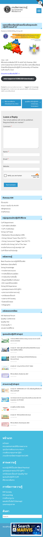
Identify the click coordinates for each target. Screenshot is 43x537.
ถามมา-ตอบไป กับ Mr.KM (9, 205)
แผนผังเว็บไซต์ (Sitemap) (12, 501)
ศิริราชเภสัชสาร (9, 480)
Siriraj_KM (19, 31)
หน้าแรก (6, 443)
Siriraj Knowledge (7, 267)
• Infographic (5, 305)
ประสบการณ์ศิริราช (7, 328)
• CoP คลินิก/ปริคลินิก (8, 225)
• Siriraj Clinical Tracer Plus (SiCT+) (13, 238)
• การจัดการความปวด (8, 270)
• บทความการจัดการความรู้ (10, 292)
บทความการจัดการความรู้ (14, 87)
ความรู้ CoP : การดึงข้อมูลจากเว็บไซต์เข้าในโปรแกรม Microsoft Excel (23, 358)
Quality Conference (8, 318)
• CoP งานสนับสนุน (7, 228)
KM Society (7, 491)
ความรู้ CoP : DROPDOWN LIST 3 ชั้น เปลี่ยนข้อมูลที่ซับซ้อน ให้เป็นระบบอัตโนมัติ (26, 390)
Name (6, 151)
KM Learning (8, 495)
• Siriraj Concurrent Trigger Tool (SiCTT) (15, 241)
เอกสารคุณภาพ (9, 504)
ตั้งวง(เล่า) (4, 202)
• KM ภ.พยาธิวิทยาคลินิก (9, 283)
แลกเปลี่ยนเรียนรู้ (10, 91)
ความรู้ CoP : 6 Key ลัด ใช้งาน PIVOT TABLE (21, 366)
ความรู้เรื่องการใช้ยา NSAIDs (17, 407)
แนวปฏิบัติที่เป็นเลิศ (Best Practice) (16, 467)
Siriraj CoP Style (7, 232)
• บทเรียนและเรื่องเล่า (8, 295)
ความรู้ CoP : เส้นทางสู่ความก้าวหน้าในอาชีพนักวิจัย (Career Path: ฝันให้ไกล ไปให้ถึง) (25, 349)
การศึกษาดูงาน (8, 498)
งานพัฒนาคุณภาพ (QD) (12, 452)
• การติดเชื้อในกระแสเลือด (9, 273)
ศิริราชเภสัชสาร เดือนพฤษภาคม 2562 (11, 102)
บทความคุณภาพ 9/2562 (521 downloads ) (18, 78)
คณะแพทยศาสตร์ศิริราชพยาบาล (15, 446)
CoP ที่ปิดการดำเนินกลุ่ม (9, 250)
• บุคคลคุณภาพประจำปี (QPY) (11, 289)
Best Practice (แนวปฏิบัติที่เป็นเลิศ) (13, 261)
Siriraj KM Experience (9, 286)
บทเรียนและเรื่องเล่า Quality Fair (15, 473)
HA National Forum (8, 315)
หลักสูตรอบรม (6, 208)
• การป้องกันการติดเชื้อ (9, 277)
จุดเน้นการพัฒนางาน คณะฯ (13, 449)
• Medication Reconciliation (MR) (13, 235)
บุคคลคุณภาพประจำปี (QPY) (13, 470)
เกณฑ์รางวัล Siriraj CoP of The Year (14, 244)
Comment (7, 126)
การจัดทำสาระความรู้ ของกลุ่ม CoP (13, 247)
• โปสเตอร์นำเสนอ (7, 301)
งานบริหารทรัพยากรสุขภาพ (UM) (15, 455)
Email (6, 159)
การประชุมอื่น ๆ (6, 325)
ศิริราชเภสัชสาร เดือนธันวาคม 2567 (19, 374)
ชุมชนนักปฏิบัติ (24, 89)
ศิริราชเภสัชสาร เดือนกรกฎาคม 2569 (19, 423)
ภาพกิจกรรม (5, 211)
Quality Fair (5, 322)
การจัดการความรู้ (14, 89)
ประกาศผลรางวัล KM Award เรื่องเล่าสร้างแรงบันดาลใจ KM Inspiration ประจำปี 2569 (25, 399)
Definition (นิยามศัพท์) (9, 264)
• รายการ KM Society (8, 298)
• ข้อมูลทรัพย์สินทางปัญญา (10, 280)
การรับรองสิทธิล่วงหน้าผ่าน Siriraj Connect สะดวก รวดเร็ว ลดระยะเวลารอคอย (25, 340)
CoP (30, 87)
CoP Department (7, 222)
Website (6, 166)
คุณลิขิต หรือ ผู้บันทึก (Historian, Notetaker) (31, 103)
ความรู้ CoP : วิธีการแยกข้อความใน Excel (20, 415)
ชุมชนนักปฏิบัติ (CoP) (11, 476)
